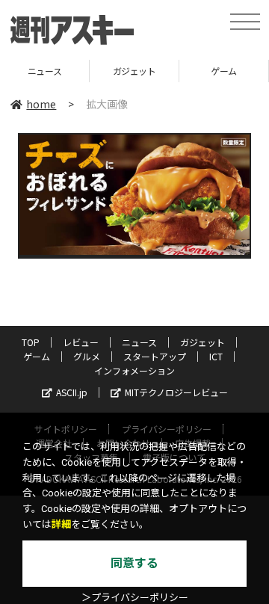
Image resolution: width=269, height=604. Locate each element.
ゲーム (191, 70)
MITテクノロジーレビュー (176, 392)
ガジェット (101, 70)
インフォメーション (134, 370)
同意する (134, 563)
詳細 (61, 524)
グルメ (86, 356)
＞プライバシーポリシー (134, 597)
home (41, 103)
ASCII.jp (71, 392)
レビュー (81, 342)
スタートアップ (154, 356)
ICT (216, 356)
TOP (31, 342)
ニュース (139, 342)
